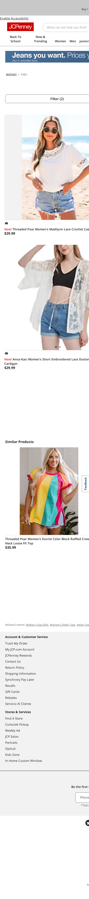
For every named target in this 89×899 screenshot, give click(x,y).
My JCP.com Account (19, 649)
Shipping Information (20, 673)
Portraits (11, 742)
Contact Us (13, 661)
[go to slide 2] (60, 217)
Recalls (10, 686)
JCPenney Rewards (18, 655)
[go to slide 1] (56, 217)
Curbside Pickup (17, 724)
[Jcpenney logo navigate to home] (20, 26)
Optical (10, 749)
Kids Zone (12, 755)
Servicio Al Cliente (18, 704)
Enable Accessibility (14, 18)
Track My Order (16, 643)
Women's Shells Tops (62, 625)
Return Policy (14, 667)
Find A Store (14, 718)
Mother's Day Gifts (37, 625)
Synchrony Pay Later (19, 679)
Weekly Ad (12, 730)
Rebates (11, 698)
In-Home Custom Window (23, 761)
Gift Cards (12, 692)
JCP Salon (12, 736)
